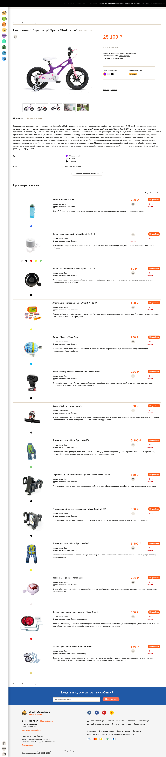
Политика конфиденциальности (121, 734)
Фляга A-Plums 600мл (63, 199)
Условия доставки (110, 90)
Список (152, 193)
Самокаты (120, 721)
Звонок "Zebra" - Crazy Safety (67, 406)
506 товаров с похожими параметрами (116, 57)
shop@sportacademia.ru (31, 730)
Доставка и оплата (106, 731)
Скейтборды (144, 721)
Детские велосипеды (29, 23)
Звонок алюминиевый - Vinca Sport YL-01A (74, 268)
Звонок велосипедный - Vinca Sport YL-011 (74, 234)
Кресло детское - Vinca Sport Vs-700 (71, 543)
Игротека (115, 724)
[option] (28, 107)
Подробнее (154, 200)
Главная (16, 23)
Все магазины (27, 745)
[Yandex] (112, 713)
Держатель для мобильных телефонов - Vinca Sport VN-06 (81, 474)
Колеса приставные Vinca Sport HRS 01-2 (73, 646)
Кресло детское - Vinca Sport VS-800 (71, 440)
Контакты (137, 731)
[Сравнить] (15, 38)
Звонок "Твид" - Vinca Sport (66, 337)
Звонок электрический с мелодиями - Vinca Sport (76, 371)
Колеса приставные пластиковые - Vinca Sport (75, 612)
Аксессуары (126, 724)
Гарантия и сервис (124, 731)
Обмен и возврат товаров (97, 734)
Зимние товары (139, 724)
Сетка (159, 193)
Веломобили (131, 721)
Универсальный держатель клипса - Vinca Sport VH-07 (79, 509)
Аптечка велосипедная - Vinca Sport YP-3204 (75, 303)
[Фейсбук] (97, 713)
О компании (91, 731)
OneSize (133, 74)
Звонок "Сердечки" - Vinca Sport (68, 577)
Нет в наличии (110, 47)
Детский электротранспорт (98, 724)
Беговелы (110, 721)
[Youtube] (104, 713)
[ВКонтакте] (89, 713)
